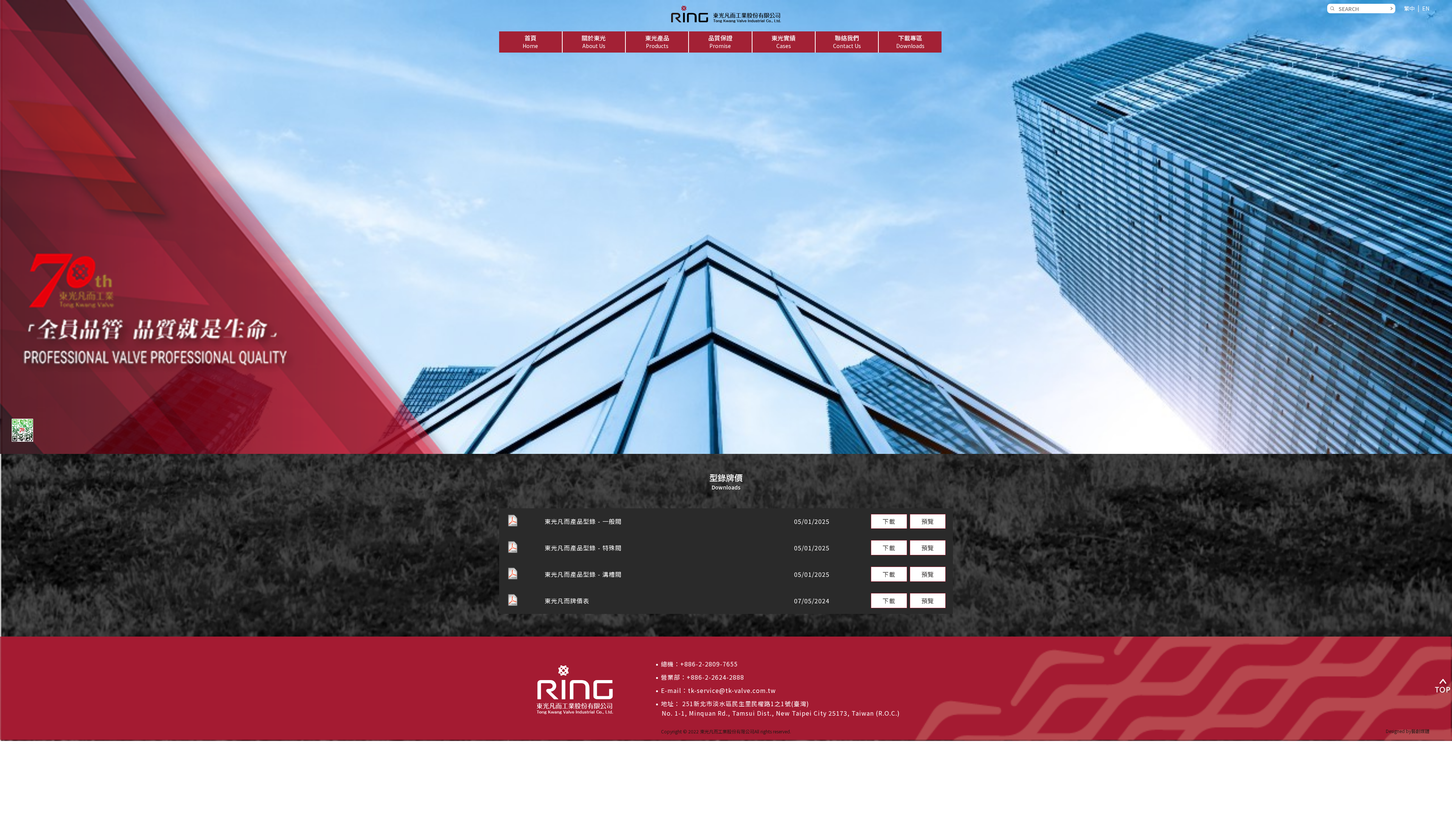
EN (1425, 8)
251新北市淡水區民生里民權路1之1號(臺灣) (744, 703)
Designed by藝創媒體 (1407, 731)
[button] (594, 42)
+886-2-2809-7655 (709, 663)
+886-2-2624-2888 (715, 677)
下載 (889, 521)
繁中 (1409, 8)
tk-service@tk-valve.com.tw (732, 690)
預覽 (927, 521)
